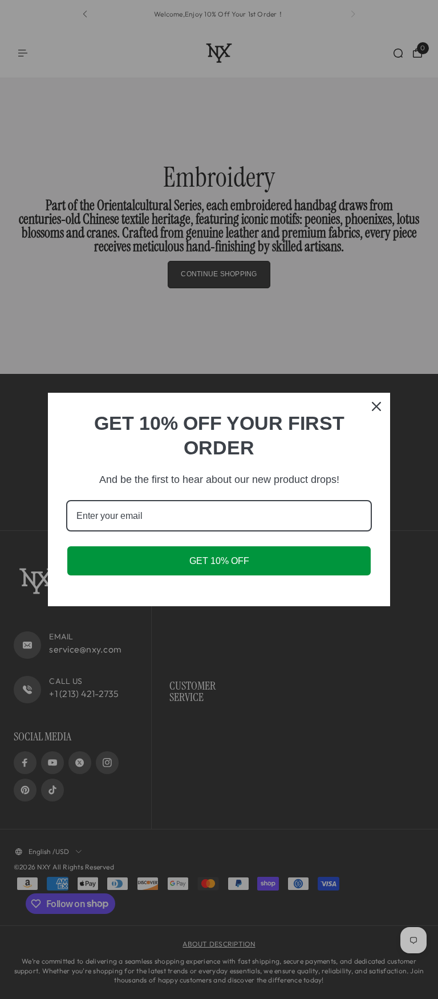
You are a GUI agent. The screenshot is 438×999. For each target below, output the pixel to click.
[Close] (376, 406)
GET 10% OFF (219, 561)
